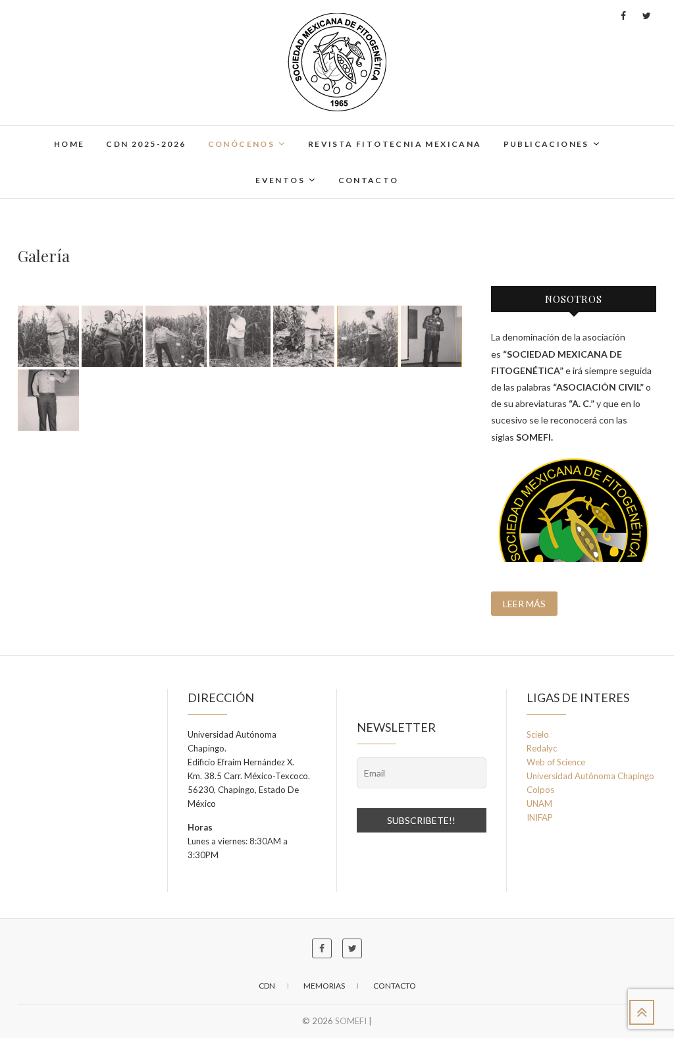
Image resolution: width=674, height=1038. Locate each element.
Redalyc (542, 748)
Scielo (538, 734)
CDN (267, 986)
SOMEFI (351, 1021)
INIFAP (540, 817)
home (69, 144)
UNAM (539, 803)
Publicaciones (546, 144)
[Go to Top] (641, 1012)
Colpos (540, 789)
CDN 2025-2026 (146, 144)
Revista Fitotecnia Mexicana (395, 144)
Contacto (368, 180)
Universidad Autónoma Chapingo (590, 776)
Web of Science (556, 762)
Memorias (324, 986)
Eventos (280, 180)
